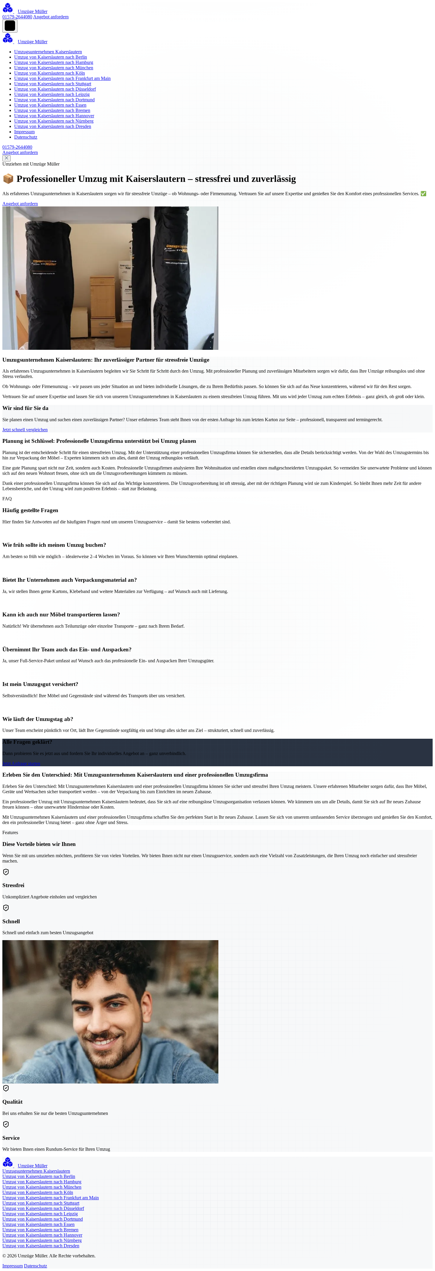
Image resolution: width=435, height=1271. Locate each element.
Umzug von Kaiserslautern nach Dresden (52, 126)
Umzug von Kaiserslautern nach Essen (50, 105)
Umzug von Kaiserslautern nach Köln (49, 73)
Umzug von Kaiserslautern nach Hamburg (53, 62)
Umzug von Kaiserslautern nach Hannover (54, 115)
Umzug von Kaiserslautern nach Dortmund (54, 99)
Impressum (24, 131)
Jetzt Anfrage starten (21, 763)
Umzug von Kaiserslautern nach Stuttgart (52, 83)
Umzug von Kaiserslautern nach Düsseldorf (55, 89)
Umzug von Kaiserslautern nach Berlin (50, 57)
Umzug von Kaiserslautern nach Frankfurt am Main (62, 78)
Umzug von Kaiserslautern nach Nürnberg (54, 121)
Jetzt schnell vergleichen (25, 429)
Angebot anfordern (51, 16)
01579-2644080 (17, 16)
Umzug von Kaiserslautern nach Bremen (52, 110)
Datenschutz (25, 137)
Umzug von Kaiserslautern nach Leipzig (52, 94)
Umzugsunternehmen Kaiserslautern (48, 51)
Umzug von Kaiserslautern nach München (53, 67)
